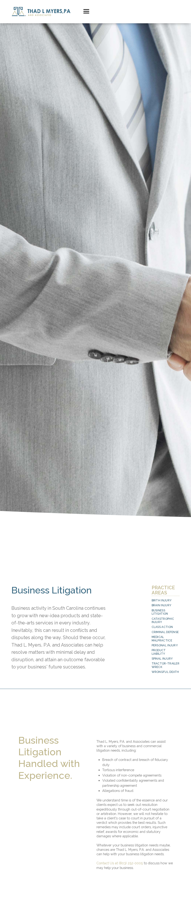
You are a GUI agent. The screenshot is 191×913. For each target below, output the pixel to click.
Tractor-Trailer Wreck (166, 665)
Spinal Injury (162, 658)
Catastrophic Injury (163, 620)
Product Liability (159, 652)
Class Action (162, 627)
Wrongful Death (165, 672)
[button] (86, 11)
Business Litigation (160, 612)
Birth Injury (162, 600)
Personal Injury (165, 645)
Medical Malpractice (162, 638)
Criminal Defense (165, 632)
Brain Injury (161, 605)
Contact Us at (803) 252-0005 (119, 863)
